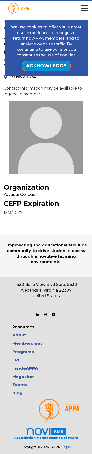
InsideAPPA (25, 368)
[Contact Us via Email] (53, 314)
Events (19, 384)
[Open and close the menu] (52, 8)
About (19, 335)
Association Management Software (46, 438)
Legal (66, 447)
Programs (23, 351)
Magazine (23, 376)
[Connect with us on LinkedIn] (37, 314)
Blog (17, 393)
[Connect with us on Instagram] (45, 314)
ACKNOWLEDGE (46, 66)
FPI (15, 360)
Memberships (27, 343)
